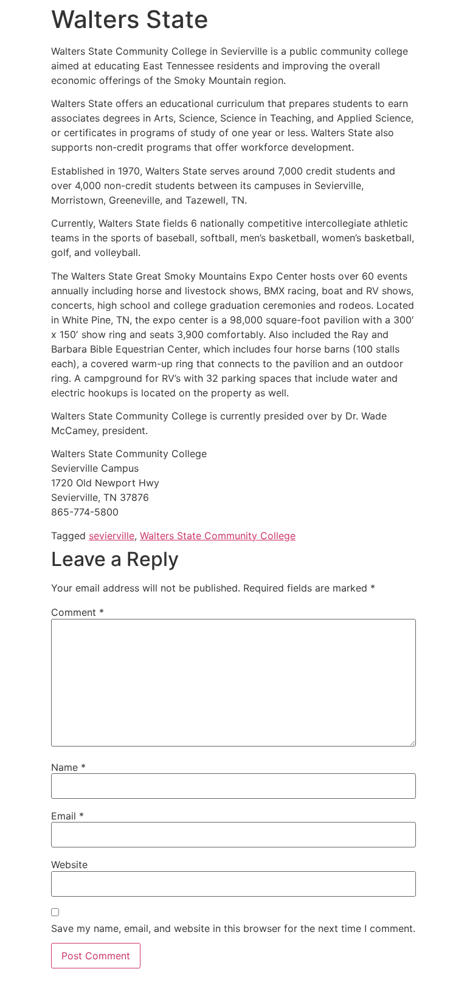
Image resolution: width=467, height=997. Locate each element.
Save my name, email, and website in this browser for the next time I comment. (233, 928)
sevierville (111, 536)
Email (67, 816)
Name (68, 767)
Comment (77, 612)
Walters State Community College (218, 536)
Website (69, 864)
